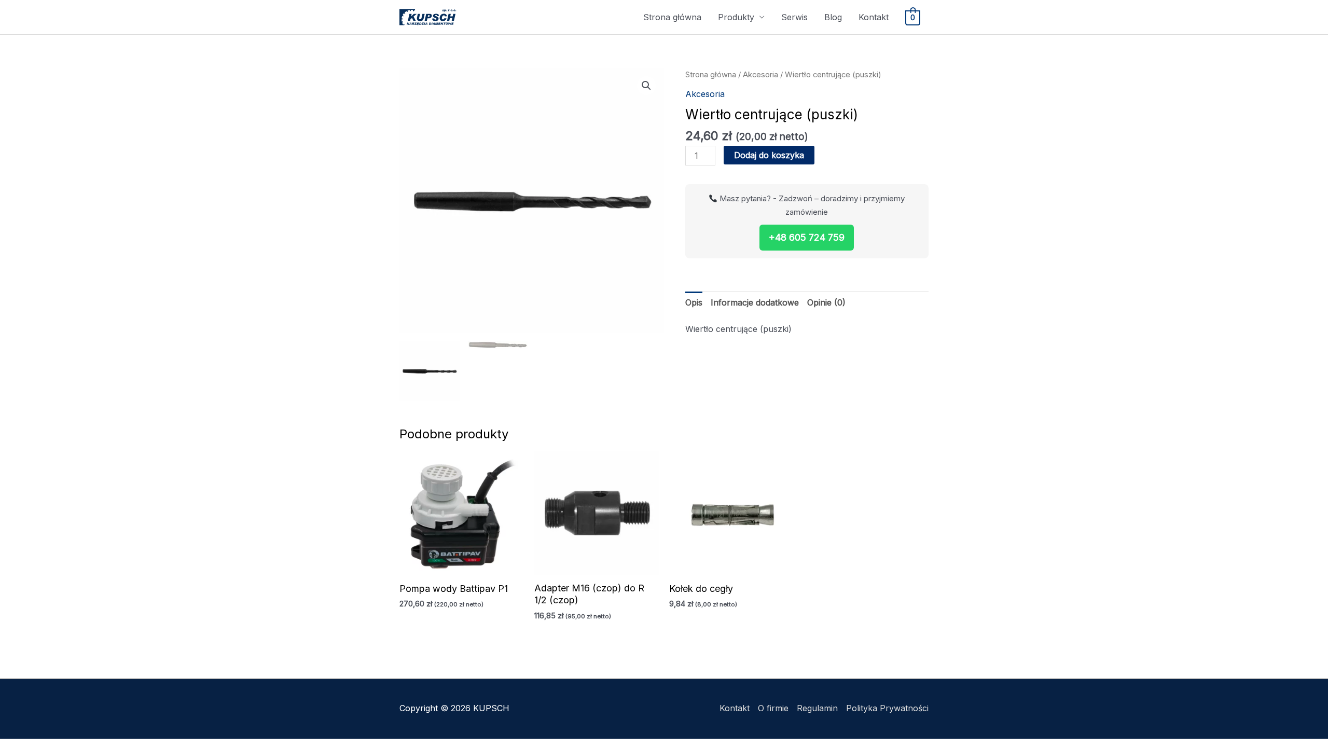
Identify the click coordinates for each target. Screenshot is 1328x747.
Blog (833, 17)
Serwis (794, 17)
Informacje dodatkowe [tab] (755, 302)
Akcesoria (760, 74)
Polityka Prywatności (887, 708)
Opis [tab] (693, 302)
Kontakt (874, 17)
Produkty (736, 17)
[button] (646, 85)
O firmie (773, 708)
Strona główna (672, 17)
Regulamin (817, 708)
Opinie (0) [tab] (826, 302)
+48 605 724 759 (807, 237)
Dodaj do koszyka (769, 155)
